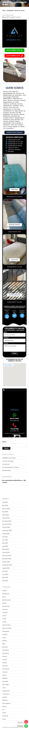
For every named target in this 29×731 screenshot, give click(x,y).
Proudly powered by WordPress (10, 727)
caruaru (4, 615)
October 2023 (6, 562)
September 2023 (7, 565)
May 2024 (5, 543)
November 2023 (6, 558)
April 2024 (5, 546)
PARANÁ (4, 678)
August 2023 (6, 568)
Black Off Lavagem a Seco (11, 17)
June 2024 (5, 540)
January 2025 (6, 518)
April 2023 (5, 580)
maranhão (5, 665)
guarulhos (5, 647)
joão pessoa (5, 653)
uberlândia (5, 716)
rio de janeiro (5, 694)
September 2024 (7, 530)
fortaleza (4, 634)
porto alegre (5, 684)
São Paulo (5, 700)
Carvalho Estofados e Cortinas (10, 467)
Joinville (4, 656)
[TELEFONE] (14, 425)
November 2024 (6, 524)
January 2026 (6, 508)
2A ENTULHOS (6, 470)
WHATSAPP (14, 419)
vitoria (4, 719)
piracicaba (5, 681)
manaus (4, 662)
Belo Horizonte (6, 600)
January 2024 (6, 552)
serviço (4, 706)
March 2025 (5, 515)
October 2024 (6, 527)
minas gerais (5, 669)
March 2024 (5, 549)
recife (4, 687)
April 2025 (5, 511)
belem (4, 597)
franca (4, 637)
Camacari (5, 609)
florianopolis (5, 631)
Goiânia (4, 640)
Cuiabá (4, 618)
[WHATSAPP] (14, 415)
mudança (4, 672)
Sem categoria (6, 703)
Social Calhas (6, 464)
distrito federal (6, 625)
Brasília (4, 603)
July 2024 (5, 536)
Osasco (4, 675)
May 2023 (5, 577)
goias (3, 644)
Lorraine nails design (8, 461)
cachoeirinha (5, 606)
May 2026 (5, 505)
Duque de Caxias (6, 628)
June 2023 (5, 574)
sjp (3, 709)
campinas (5, 612)
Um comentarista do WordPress (12, 480)
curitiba (4, 622)
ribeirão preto (6, 691)
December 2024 (6, 521)
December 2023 (6, 555)
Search (4, 441)
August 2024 (6, 533)
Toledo (4, 712)
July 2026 (5, 502)
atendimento (5, 593)
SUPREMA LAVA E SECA (9, 458)
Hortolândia (5, 650)
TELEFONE (14, 429)
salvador (4, 697)
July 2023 (5, 571)
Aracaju (4, 590)
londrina (4, 659)
